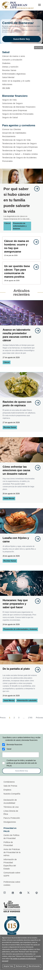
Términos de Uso (11, 807)
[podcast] (36, 893)
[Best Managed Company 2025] (21, 907)
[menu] (39, 5)
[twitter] (28, 892)
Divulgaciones (10, 822)
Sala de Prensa (10, 786)
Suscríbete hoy (21, 39)
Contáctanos (9, 782)
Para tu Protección (12, 818)
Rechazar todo (21, 966)
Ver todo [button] (6, 88)
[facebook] (20, 893)
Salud (9, 749)
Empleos (7, 790)
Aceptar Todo (8, 966)
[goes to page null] (35, 188)
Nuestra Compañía (12, 794)
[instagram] (5, 892)
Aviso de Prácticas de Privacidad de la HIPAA (12, 852)
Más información (34, 966)
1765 (30, 718)
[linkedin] (12, 893)
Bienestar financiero (14, 744)
